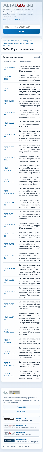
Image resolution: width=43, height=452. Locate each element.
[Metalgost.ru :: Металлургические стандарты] (18, 6)
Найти (21, 32)
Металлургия (19, 43)
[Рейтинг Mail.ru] (14, 392)
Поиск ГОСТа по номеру (11, 19)
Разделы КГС (21, 411)
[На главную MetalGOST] (5, 392)
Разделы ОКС (21, 407)
